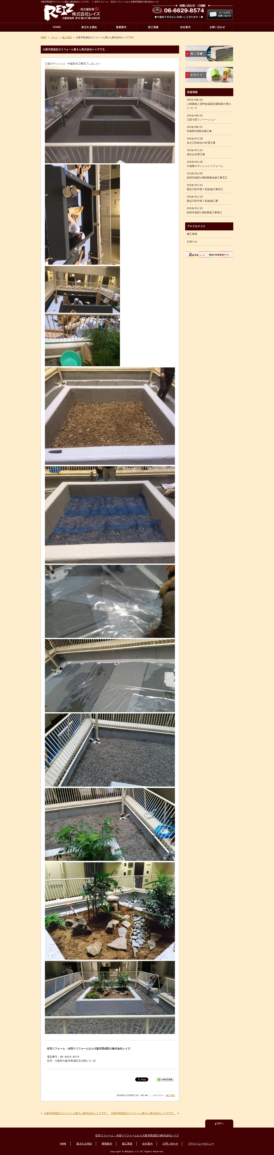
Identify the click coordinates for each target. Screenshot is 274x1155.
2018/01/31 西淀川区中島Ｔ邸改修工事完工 (205, 187)
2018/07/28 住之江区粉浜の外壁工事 (201, 140)
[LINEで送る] (165, 1079)
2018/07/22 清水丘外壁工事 (196, 152)
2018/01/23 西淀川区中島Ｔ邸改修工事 (202, 198)
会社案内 (185, 27)
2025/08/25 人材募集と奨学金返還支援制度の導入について (209, 103)
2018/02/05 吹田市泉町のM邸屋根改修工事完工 (207, 175)
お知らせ (192, 241)
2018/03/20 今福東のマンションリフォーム (205, 163)
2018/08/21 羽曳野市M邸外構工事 (199, 128)
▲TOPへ (219, 1123)
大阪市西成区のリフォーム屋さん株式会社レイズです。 (76, 1113)
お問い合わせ (217, 27)
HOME (57, 27)
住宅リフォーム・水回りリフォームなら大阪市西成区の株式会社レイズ (137, 1135)
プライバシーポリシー (201, 1143)
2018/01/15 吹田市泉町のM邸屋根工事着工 (204, 210)
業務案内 (121, 27)
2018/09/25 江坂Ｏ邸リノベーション (201, 117)
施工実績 (153, 27)
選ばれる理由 (89, 27)
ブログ (54, 37)
